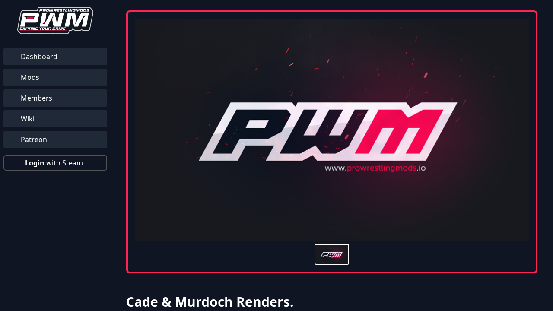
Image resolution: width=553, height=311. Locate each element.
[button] (55, 163)
